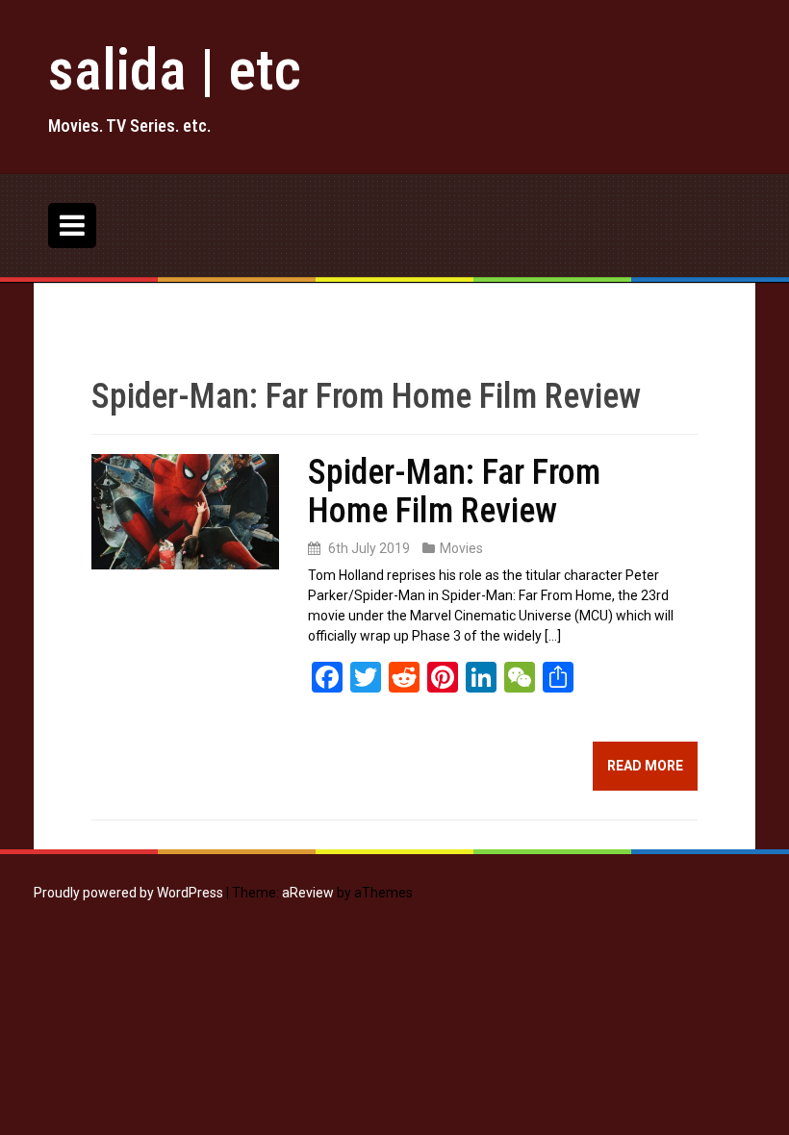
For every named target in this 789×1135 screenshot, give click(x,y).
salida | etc (174, 70)
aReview (308, 892)
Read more (645, 765)
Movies (461, 548)
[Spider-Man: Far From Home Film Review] (185, 510)
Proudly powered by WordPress (128, 892)
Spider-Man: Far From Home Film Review (454, 491)
